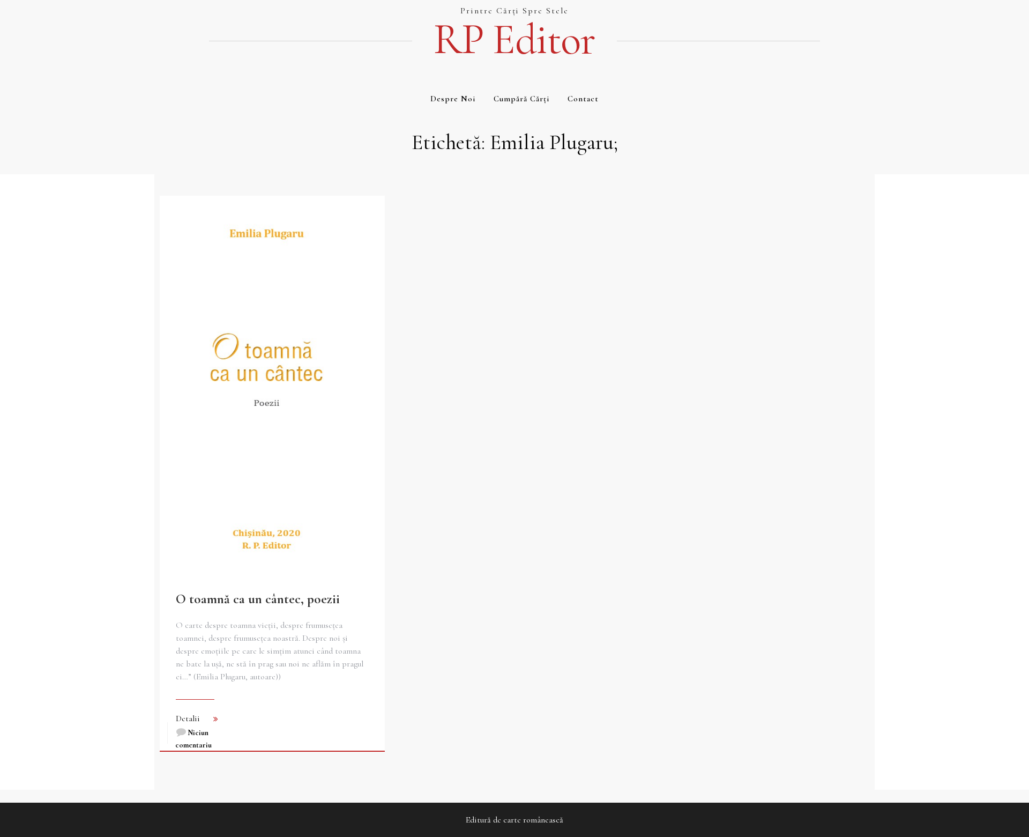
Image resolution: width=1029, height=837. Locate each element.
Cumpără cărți (521, 98)
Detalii (188, 718)
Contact (583, 98)
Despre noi (452, 98)
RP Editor (514, 39)
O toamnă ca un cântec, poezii (258, 599)
